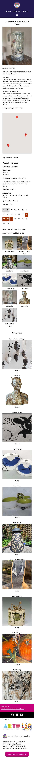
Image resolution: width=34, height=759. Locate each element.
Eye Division (17, 744)
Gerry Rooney (9, 288)
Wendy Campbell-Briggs (9, 325)
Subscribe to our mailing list (17, 754)
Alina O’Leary (24, 271)
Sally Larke (9, 306)
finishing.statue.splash (19, 178)
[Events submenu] (10, 11)
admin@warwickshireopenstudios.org (13, 709)
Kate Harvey (17, 670)
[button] (26, 135)
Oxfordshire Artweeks (20, 748)
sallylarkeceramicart (16, 108)
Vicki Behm (9, 271)
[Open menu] (17, 15)
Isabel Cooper (17, 633)
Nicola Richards (9, 251)
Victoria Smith (24, 288)
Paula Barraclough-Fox (24, 252)
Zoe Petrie (24, 306)
